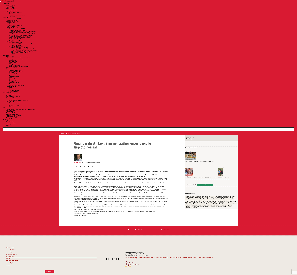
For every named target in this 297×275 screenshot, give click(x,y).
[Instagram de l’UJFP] (118, 259)
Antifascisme (208, 196)
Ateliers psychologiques (229, 196)
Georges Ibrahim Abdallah (203, 200)
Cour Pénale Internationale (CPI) (194, 198)
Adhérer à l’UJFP (10, 247)
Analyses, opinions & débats (74, 133)
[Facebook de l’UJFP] (106, 259)
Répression (194, 205)
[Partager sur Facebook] (80, 166)
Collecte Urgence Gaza (11, 252)
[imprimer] (92, 166)
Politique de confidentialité (12, 260)
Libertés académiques (208, 201)
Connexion (8, 265)
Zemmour (188, 207)
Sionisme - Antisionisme (213, 205)
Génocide (213, 200)
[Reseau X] (110, 259)
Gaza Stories (192, 200)
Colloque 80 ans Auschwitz (201, 197)
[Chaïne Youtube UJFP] (114, 259)
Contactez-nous (9, 258)
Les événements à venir (11, 254)
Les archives (49, 271)
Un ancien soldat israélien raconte (219, 206)
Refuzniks (188, 205)
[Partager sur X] (76, 166)
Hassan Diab (220, 200)
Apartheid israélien (217, 196)
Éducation (194, 207)
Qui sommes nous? (10, 256)
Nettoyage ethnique (212, 202)
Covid (204, 198)
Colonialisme (213, 197)
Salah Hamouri (202, 205)
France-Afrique (226, 198)
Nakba (204, 202)
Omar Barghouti (77, 162)
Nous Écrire (128, 265)
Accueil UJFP (64, 133)
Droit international (217, 198)
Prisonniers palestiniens (199, 203)
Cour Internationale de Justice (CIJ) (226, 197)
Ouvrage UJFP (228, 202)
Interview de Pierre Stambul (223, 177)
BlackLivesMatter (190, 197)
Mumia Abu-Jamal (197, 202)
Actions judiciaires (190, 196)
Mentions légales (10, 262)
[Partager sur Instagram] (84, 166)
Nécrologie (221, 202)
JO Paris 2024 (228, 200)
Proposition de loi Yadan (212, 203)
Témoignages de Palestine (197, 206)
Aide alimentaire (200, 196)
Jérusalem (198, 201)
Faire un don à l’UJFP (11, 249)
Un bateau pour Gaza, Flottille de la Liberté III (134, 230)
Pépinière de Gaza (223, 203)
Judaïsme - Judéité (190, 201)
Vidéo (230, 206)
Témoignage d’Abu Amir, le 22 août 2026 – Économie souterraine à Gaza (199, 161)
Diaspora (209, 198)
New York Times (83, 215)
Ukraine (207, 206)
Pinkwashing (189, 203)
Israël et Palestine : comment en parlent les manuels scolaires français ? (200, 177)
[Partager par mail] (88, 166)
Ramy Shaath (233, 203)
